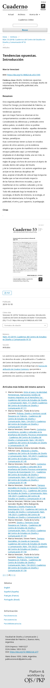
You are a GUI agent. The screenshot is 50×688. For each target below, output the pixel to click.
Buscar (25, 30)
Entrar (43, 2)
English (7, 587)
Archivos (21, 14)
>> (14, 575)
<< (4, 575)
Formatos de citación (13, 325)
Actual (11, 14)
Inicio (5, 37)
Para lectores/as (10, 615)
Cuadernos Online (26, 19)
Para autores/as (10, 619)
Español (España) (11, 591)
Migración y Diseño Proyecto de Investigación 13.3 (22, 507)
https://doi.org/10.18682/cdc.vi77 (24, 652)
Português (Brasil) (12, 599)
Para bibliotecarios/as (12, 623)
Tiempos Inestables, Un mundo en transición (26, 539)
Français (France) (11, 595)
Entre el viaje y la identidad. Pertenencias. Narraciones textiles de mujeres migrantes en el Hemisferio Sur (27, 395)
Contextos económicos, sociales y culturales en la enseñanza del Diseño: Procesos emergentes (27, 432)
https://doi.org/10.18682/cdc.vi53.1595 (23, 74)
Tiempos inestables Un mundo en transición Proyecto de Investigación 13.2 (27, 488)
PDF (8, 293)
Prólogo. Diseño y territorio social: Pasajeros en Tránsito (27, 414)
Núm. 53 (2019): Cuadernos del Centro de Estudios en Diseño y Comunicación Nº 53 (24, 40)
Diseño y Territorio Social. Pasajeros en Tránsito (23, 523)
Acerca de (34, 14)
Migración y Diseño (29, 450)
